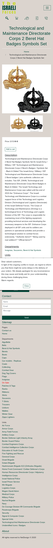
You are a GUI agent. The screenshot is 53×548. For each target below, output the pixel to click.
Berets (5, 351)
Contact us (6, 330)
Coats (4, 364)
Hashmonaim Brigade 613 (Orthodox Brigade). (22, 466)
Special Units (7, 519)
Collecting (6, 367)
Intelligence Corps (10, 475)
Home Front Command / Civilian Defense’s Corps (23, 469)
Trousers (6, 404)
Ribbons (5, 392)
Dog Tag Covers (9, 373)
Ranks (4, 389)
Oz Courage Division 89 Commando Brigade (21, 507)
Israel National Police (11, 479)
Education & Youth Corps (13, 450)
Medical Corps (8, 494)
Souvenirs (18, 250)
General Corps (8, 457)
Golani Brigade (8, 463)
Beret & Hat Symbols (32, 250)
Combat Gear (8, 370)
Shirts (4, 395)
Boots (4, 354)
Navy (4, 503)
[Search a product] (7, 18)
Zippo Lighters (8, 417)
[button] (27, 18)
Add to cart (10, 149)
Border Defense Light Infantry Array (17, 438)
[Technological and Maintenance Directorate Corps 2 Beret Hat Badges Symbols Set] (26, 89)
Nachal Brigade (8, 500)
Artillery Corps (8, 435)
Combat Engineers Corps (13, 444)
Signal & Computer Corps (13, 516)
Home (26, 52)
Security (5, 513)
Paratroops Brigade (10, 510)
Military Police (8, 497)
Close (26, 286)
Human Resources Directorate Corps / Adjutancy (23, 472)
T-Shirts (5, 401)
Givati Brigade (8, 460)
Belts (4, 345)
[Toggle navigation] (47, 7)
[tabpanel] (18, 124)
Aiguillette (6, 342)
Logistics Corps (8, 488)
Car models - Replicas (11, 361)
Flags (4, 376)
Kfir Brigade (7, 485)
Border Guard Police (11, 441)
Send (16, 290)
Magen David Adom (10, 491)
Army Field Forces (10, 432)
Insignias (9, 250)
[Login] (36, 18)
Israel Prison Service (11, 482)
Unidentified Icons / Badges (14, 525)
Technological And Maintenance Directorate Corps (23, 522)
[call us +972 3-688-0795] (46, 18)
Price (7, 141)
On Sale (5, 383)
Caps (4, 358)
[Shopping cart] (16, 18)
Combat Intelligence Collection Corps (18, 447)
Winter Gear (7, 414)
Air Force (6, 425)
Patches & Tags (8, 386)
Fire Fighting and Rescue (13, 453)
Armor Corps (7, 429)
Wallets (5, 411)
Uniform (5, 408)
